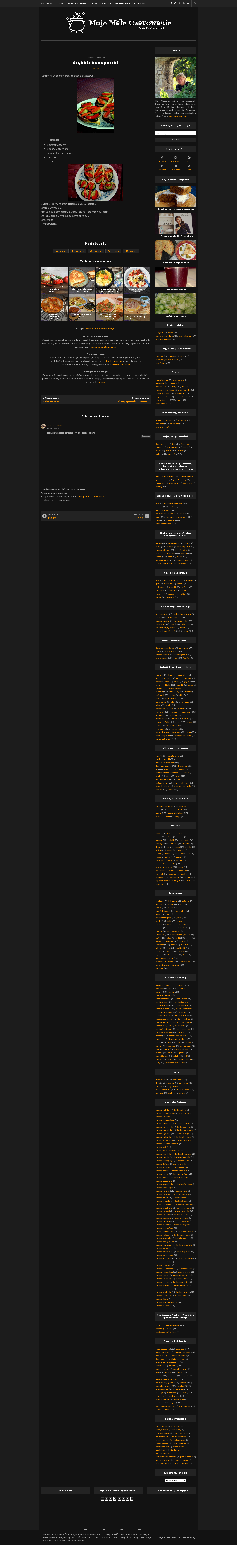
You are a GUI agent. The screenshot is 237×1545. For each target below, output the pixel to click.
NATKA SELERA (161, 702)
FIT (183, 386)
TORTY (158, 1062)
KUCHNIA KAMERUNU (184, 1204)
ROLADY (176, 1056)
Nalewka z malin (176, 289)
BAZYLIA (158, 675)
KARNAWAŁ (168, 1372)
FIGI (167, 847)
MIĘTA (158, 698)
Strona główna (47, 3)
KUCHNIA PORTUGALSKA (164, 1255)
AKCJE (158, 1325)
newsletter (175, 170)
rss (189, 170)
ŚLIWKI (188, 880)
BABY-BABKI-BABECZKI (164, 985)
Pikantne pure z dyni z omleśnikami (82, 316)
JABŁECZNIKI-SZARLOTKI (177, 1039)
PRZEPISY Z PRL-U (184, 390)
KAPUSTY (159, 928)
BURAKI (171, 904)
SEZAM (189, 722)
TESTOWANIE (174, 1396)
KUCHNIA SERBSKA (182, 1262)
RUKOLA (174, 718)
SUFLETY (170, 1059)
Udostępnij (79, 251)
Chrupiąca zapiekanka (176, 262)
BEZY (170, 988)
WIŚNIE (187, 877)
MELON (169, 860)
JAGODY (170, 850)
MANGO (179, 857)
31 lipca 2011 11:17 (53, 428)
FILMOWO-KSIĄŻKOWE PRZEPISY (167, 1362)
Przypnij (115, 251)
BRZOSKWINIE (184, 840)
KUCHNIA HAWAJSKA (163, 1177)
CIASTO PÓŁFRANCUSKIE (182, 1022)
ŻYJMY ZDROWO (161, 403)
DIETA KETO (160, 383)
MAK (157, 1049)
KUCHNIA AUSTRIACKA (185, 1130)
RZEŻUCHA (185, 718)
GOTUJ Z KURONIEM (179, 1436)
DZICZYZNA (170, 1083)
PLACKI (179, 557)
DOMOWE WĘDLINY (186, 476)
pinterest (162, 170)
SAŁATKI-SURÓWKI (162, 393)
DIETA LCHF (173, 383)
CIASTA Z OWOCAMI (163, 1009)
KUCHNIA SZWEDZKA (163, 1278)
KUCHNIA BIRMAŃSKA (184, 1140)
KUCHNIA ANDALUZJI (163, 1123)
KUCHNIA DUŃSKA (162, 1164)
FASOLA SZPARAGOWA (163, 918)
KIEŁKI (167, 685)
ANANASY (169, 833)
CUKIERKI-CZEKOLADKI (164, 1032)
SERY (184, 1392)
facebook (162, 161)
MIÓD (158, 451)
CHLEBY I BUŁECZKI (163, 759)
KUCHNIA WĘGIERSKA (163, 1292)
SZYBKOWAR (173, 483)
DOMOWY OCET (161, 1359)
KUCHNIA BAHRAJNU (183, 1133)
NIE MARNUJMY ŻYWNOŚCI (165, 513)
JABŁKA (158, 850)
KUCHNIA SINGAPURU (163, 1265)
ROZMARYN (173, 715)
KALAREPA (170, 924)
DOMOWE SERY (161, 444)
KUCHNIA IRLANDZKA (163, 1194)
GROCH (178, 918)
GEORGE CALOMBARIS (181, 1433)
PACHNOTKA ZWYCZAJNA (165, 708)
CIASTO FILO (182, 1012)
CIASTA (171, 992)
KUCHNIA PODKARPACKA (164, 1251)
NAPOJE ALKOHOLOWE (176, 813)
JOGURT (158, 447)
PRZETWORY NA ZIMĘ (163, 427)
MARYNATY (160, 424)
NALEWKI (179, 810)
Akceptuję (188, 1537)
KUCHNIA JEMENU (182, 1201)
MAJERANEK (160, 695)
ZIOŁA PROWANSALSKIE (183, 735)
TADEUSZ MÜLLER (182, 1460)
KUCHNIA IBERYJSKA (184, 1184)
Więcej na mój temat (178, 116)
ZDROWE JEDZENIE (163, 400)
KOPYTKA (170, 546)
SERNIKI (158, 1059)
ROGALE (178, 779)
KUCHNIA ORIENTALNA (163, 1245)
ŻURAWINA (159, 884)
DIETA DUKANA (178, 380)
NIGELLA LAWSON (176, 1450)
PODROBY (159, 1093)
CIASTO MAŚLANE (183, 1019)
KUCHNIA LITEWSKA (163, 1221)
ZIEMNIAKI (159, 968)
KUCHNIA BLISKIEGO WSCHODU (167, 1143)
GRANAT (177, 847)
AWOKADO (169, 837)
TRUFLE (185, 955)
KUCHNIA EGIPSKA (179, 1164)
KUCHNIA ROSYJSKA (185, 1258)
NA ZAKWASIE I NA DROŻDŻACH (167, 772)
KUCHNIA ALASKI (183, 1113)
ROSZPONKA (160, 715)
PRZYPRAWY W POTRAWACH (177, 517)
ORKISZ (182, 627)
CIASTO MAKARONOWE (164, 1019)
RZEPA (168, 948)
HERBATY (187, 678)
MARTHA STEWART (162, 1446)
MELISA (172, 695)
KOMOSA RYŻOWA (175, 688)
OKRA (169, 938)
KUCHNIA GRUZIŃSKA (181, 1174)
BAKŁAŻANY (172, 901)
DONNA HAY (176, 1430)
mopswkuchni (54, 425)
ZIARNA (185, 631)
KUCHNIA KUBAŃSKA (163, 1218)
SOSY (158, 520)
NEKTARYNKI (160, 864)
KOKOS (190, 685)
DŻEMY (158, 420)
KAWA (169, 810)
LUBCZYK (188, 691)
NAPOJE (158, 813)
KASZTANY (179, 853)
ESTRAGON (168, 678)
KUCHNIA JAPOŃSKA (163, 1201)
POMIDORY (160, 944)
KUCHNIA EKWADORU (163, 1167)
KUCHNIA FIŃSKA (162, 1170)
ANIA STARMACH (161, 1426)
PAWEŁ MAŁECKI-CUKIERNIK (166, 1457)
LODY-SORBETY (172, 447)
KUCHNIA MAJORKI (162, 1224)
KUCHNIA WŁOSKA (162, 550)
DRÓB (158, 1083)
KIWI (188, 853)
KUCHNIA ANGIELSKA (182, 1123)
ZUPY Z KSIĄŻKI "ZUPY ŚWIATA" (167, 359)
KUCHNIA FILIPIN (181, 1167)
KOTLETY (159, 590)
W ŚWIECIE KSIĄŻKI (163, 339)
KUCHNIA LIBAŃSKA (182, 1218)
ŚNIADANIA (172, 454)
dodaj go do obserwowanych (90, 496)
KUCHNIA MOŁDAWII (163, 1235)
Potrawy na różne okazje (100, 3)
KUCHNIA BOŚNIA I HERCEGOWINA (168, 1150)
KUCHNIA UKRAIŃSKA (181, 1285)
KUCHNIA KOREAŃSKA (181, 1211)
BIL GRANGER (175, 1426)
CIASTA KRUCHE (181, 998)
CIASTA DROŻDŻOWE (163, 998)
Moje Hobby (139, 3)
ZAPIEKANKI (170, 520)
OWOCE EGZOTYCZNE (164, 867)
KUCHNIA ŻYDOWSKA (163, 1305)
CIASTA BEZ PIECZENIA (164, 995)
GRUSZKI (188, 847)
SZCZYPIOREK (161, 729)
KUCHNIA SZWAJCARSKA (182, 1275)
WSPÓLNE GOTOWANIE (164, 1328)
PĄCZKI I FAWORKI (162, 1056)
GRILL (157, 584)
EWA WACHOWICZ (162, 1433)
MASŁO (185, 447)
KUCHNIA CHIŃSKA (162, 621)
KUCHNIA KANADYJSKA (164, 1208)
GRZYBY (158, 921)
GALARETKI (159, 1039)
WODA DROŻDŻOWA (163, 786)
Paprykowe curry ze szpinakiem (109, 290)
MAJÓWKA (185, 1376)
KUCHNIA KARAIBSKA (183, 1208)
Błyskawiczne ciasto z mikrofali (176, 208)
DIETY (174, 386)
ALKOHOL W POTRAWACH (164, 806)
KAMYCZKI (159, 332)
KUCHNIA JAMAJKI (179, 1197)
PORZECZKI (160, 874)
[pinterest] (178, 3)
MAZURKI (177, 1049)
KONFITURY (182, 420)
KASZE (158, 617)
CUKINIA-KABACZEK (163, 911)
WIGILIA (173, 1403)
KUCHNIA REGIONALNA (164, 1258)
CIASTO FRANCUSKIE (163, 1015)
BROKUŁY (159, 904)
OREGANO (185, 702)
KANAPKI (96, 69)
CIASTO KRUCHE (181, 1015)
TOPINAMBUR (173, 955)
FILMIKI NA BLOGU (177, 1359)
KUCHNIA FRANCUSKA (179, 1170)
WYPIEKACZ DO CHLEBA (182, 786)
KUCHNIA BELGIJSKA (183, 1137)
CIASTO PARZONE (162, 1022)
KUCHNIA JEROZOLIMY (163, 1204)
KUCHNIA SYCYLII (184, 1272)
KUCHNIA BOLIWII (162, 1147)
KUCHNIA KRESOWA (181, 1214)
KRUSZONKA (170, 1046)
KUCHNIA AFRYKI (180, 1110)
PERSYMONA (160, 870)
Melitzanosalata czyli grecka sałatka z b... (109, 316)
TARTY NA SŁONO (182, 560)
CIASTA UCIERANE (162, 1005)
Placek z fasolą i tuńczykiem (136, 317)
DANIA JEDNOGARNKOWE (165, 476)
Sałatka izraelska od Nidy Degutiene (54, 289)
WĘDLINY (159, 486)
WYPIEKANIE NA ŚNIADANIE (166, 1332)
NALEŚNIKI (171, 553)
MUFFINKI (159, 1052)
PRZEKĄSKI (182, 708)
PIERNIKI (182, 1052)
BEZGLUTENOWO (162, 380)
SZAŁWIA (159, 725)
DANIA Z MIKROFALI (162, 1352)
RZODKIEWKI (180, 948)
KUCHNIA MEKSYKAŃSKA (165, 1231)
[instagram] (174, 3)
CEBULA (158, 907)
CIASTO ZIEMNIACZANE (164, 1029)
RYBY (175, 658)
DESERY (159, 1035)
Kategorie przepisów (77, 3)
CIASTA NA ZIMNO (162, 1002)
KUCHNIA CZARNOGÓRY (164, 1160)
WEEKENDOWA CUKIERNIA (175, 1062)
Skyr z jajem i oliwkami (137, 290)
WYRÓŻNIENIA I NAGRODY (165, 1406)
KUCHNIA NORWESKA (183, 1238)
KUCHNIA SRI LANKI (185, 1268)
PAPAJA (180, 867)
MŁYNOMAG (186, 624)
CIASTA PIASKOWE (181, 1002)
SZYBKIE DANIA (170, 631)
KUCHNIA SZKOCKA (162, 1275)
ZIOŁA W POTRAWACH (163, 523)
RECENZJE (159, 1392)
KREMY (171, 356)
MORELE (179, 860)
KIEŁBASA (96, 328)
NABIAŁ (181, 451)
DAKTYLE (186, 843)
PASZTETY (159, 594)
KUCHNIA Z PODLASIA (163, 1295)
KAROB (167, 853)
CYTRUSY (159, 843)
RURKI (186, 1056)
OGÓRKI (104, 328)
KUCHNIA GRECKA (180, 654)
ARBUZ (180, 833)
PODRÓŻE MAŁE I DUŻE (164, 336)
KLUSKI (158, 546)
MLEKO (168, 451)
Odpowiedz (146, 436)
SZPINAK (159, 955)
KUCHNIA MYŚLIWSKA (182, 1235)
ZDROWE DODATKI (181, 397)
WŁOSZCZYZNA (185, 961)
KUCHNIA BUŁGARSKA (183, 1154)
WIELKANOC (160, 1403)
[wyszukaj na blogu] (194, 3)
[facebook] (170, 3)
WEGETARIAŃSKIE (162, 397)
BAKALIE (159, 543)
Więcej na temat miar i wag (103, 346)
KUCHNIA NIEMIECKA (163, 1238)
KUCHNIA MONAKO (186, 1231)
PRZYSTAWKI (178, 1389)
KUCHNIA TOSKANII (162, 1282)
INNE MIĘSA (183, 1083)
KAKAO (158, 810)
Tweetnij (97, 251)
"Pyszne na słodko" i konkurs (176, 235)
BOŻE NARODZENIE (163, 1349)
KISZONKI (169, 420)
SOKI (168, 816)
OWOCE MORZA (161, 658)
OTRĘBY (168, 705)
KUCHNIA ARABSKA (162, 1110)
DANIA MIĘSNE (161, 1079)
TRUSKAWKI (160, 877)
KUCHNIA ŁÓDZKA (181, 550)
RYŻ (157, 631)
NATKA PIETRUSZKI (162, 510)
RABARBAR (183, 874)
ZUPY (182, 356)
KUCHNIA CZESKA (182, 1160)
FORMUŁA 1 (160, 1366)
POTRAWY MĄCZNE (163, 560)
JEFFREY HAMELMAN (177, 1440)
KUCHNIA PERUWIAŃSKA (164, 1248)
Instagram (117, 361)
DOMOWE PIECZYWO (172, 580)
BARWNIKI (159, 988)
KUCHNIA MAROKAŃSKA (164, 1228)
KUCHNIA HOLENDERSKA (164, 1184)
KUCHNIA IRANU (181, 1191)
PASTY (158, 517)
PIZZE (170, 557)
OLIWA (182, 513)
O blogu (60, 3)
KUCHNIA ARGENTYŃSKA (164, 1127)
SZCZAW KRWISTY (172, 725)
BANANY (159, 840)
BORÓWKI (170, 840)
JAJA (173, 444)
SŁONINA (182, 1093)
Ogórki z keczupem (176, 316)
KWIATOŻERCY (174, 691)
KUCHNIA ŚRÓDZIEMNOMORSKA (167, 1302)
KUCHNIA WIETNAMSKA (164, 1289)
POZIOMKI (172, 874)
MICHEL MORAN (178, 1446)
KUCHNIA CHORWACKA (182, 1157)
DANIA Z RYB (183, 648)
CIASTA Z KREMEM (181, 1005)
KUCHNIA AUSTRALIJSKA (164, 1130)
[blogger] (183, 3)
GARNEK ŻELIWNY (179, 480)
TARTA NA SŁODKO (184, 1059)
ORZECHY (172, 864)
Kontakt (102, 382)
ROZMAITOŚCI (172, 1392)
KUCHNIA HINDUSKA (181, 1177)
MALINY (167, 857)
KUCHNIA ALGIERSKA (163, 1116)
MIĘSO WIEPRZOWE (163, 1089)
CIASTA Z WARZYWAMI (184, 1009)
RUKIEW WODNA (162, 718)
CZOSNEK (181, 675)
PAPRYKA (111, 328)
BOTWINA (185, 901)
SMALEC (171, 594)
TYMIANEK (176, 729)
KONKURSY (180, 1372)
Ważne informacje (122, 3)
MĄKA (158, 553)
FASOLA (168, 914)
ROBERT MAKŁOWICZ (163, 1460)
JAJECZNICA (185, 444)
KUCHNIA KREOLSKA (163, 1214)
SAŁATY (177, 722)
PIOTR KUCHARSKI (186, 1457)
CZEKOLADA (181, 1032)
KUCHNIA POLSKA (183, 546)
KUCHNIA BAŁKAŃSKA (163, 1137)
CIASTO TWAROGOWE (163, 1025)
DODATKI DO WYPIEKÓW (173, 503)
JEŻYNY (180, 850)
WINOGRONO (174, 877)
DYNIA (158, 847)
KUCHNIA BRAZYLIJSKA (163, 1154)
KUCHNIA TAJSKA (182, 1278)
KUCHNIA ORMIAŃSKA (184, 1245)
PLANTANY (183, 870)
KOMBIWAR (160, 483)
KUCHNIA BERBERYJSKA (164, 1140)
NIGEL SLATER (160, 1450)
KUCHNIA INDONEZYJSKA (165, 1187)
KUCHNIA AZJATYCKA (174, 617)
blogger (189, 161)
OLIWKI (177, 938)
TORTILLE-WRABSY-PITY (164, 563)
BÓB (181, 904)
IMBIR (167, 681)
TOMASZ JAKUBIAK (162, 1463)
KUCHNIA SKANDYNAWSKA (165, 1268)
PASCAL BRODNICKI (162, 1453)
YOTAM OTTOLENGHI (180, 1463)
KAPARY (158, 685)
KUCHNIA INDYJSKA (163, 1191)
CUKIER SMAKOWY (183, 1029)
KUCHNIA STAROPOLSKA (164, 1272)
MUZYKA (171, 332)
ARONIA (158, 837)
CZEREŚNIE (173, 843)
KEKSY (188, 1042)
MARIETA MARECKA (179, 1443)
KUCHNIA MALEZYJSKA (181, 1224)
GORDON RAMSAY (162, 1436)
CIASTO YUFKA (180, 1025)
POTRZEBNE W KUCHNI (164, 1386)
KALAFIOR (159, 924)
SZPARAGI (181, 951)
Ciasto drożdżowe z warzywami (82, 290)
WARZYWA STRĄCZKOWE (164, 961)
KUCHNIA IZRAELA (162, 1197)
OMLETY (159, 454)
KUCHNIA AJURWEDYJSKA (165, 390)
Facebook (106, 361)
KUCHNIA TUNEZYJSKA (181, 1282)
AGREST (158, 833)
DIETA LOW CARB (162, 386)
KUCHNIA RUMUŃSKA (163, 1262)
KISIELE (158, 1046)
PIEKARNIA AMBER (173, 1325)
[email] (187, 3)
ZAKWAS (159, 789)
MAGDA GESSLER (162, 1443)
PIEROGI (159, 557)
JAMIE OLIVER (160, 1440)
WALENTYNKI (179, 1399)
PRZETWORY (174, 424)
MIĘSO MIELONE (174, 1086)
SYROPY (177, 816)
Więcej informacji (169, 1537)
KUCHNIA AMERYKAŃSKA (165, 1120)
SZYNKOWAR (187, 483)
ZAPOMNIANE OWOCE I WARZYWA (168, 732)
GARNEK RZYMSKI (162, 480)
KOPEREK (159, 507)
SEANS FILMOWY (185, 336)
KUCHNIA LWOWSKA (182, 1221)
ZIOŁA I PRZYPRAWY (163, 735)
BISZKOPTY (181, 988)
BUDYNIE (159, 992)
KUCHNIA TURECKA (162, 1285)
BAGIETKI (159, 756)
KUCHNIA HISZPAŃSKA (164, 1181)
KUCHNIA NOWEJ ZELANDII (165, 1241)
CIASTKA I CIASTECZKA (164, 1012)
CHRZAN (170, 675)
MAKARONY (160, 624)
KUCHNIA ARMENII (184, 1127)
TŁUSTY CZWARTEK (162, 1399)
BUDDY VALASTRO (162, 1430)
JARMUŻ (176, 681)
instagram (175, 161)
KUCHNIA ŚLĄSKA (162, 1299)
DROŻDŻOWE (182, 766)
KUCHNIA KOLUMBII (163, 1211)
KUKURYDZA (160, 934)
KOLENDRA (159, 688)
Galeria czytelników (120, 364)
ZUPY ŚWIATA (161, 363)
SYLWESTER (160, 1396)
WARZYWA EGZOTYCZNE (164, 958)
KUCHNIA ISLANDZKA (181, 1194)
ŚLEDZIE (158, 597)
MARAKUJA (159, 860)
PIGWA (171, 870)
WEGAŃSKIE (179, 393)
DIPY (157, 503)
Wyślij (133, 251)
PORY (173, 944)
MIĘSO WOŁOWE (183, 1089)
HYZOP (158, 681)
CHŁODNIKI (159, 356)
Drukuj (62, 251)
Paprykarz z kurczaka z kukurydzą (55, 316)
